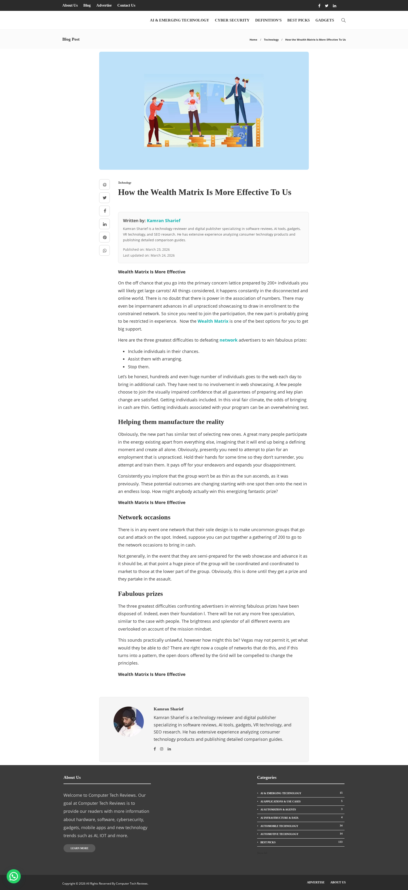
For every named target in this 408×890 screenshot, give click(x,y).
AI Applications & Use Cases (301, 801)
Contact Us (126, 5)
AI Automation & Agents (301, 809)
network (229, 340)
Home (253, 39)
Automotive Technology (301, 833)
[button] (14, 876)
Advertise (104, 5)
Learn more (79, 848)
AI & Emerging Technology (179, 20)
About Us (70, 5)
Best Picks (298, 20)
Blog (87, 5)
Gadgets (324, 20)
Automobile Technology (301, 825)
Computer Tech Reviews (132, 884)
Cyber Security (232, 20)
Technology (271, 39)
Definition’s (268, 20)
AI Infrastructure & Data (301, 817)
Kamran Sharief (163, 220)
